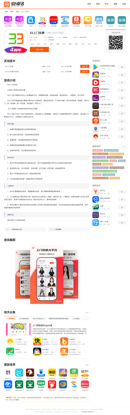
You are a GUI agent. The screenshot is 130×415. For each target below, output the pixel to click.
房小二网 (103, 120)
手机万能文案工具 (106, 104)
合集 (124, 4)
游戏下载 (84, 66)
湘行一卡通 (104, 221)
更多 (87, 312)
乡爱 (101, 206)
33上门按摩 (25, 11)
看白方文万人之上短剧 (100, 178)
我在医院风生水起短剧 (100, 161)
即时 (95, 44)
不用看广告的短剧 (99, 157)
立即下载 (39, 49)
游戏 (98, 4)
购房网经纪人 (105, 89)
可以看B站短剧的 (108, 175)
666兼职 (72, 339)
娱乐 (38, 44)
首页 (89, 4)
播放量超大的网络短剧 (100, 154)
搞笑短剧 (113, 161)
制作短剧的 (96, 164)
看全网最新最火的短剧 (115, 157)
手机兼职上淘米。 (48, 354)
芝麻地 (102, 81)
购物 (57, 44)
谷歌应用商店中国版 (107, 66)
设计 (83, 44)
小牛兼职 (72, 349)
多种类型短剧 (107, 164)
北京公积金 (104, 135)
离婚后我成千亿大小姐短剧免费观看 (104, 171)
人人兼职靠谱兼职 (21, 344)
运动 (89, 44)
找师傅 (102, 74)
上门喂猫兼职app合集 (42, 325)
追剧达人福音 (114, 178)
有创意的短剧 (97, 150)
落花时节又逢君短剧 (116, 168)
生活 (17, 11)
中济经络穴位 (105, 112)
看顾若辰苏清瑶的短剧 (100, 168)
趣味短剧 (122, 161)
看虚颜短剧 (96, 175)
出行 (45, 44)
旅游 (51, 44)
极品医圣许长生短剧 (116, 154)
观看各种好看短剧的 (111, 150)
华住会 (102, 214)
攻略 (115, 4)
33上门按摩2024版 (12, 71)
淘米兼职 (45, 349)
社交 (64, 44)
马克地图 (103, 128)
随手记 (102, 190)
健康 (70, 44)
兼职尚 (17, 349)
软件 (106, 4)
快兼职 (44, 339)
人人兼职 (18, 339)
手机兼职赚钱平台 (75, 354)
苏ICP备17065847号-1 (88, 412)
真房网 (102, 97)
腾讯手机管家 (105, 198)
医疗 (76, 44)
